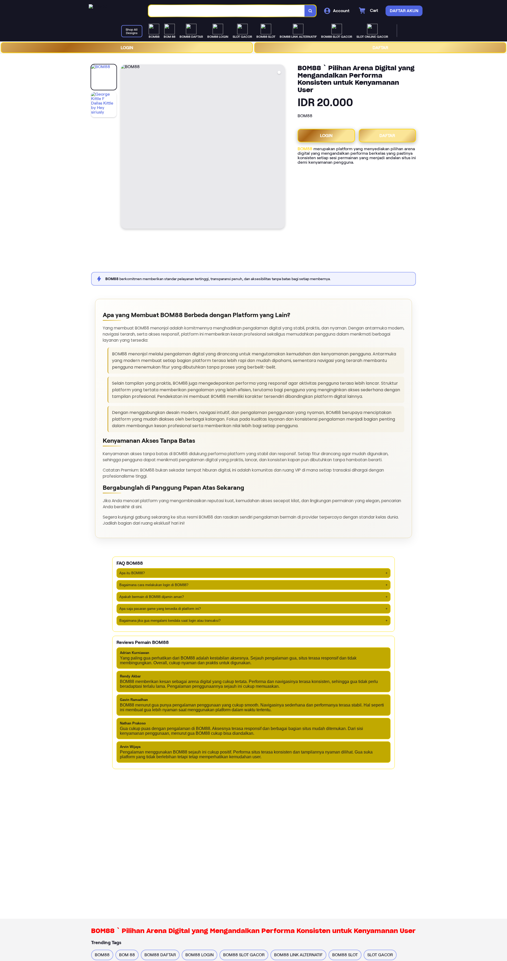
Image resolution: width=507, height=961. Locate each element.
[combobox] (226, 11)
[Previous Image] (125, 147)
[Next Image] (280, 147)
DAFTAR (380, 47)
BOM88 (305, 149)
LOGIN (127, 47)
